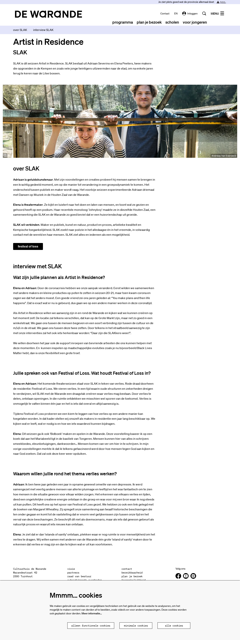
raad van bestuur (79, 576)
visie (71, 568)
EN (176, 13)
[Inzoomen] (5, 155)
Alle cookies (174, 625)
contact (165, 13)
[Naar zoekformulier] (204, 13)
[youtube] (186, 576)
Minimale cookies (136, 625)
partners (73, 572)
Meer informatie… (92, 613)
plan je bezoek (132, 576)
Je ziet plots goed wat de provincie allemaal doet (186, 2)
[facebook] (178, 576)
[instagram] (193, 576)
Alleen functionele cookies (90, 625)
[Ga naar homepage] (48, 14)
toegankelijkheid (134, 580)
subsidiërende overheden (84, 580)
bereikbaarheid (132, 572)
